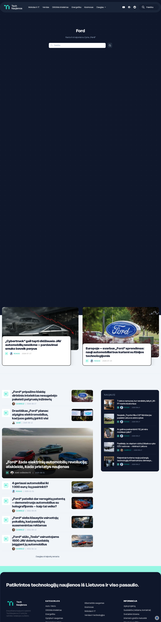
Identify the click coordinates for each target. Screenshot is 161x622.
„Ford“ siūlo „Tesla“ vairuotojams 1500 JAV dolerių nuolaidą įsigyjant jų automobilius (35, 540)
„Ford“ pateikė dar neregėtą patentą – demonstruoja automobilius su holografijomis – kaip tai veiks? (38, 502)
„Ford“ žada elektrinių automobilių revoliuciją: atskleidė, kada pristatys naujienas (46, 464)
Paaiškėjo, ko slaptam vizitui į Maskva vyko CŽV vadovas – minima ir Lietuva (136, 445)
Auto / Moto (50, 606)
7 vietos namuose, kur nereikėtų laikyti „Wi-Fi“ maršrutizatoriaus (136, 402)
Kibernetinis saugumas (94, 603)
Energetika (76, 7)
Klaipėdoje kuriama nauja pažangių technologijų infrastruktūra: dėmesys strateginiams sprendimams (134, 459)
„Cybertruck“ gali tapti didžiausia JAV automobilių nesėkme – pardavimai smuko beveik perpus (33, 345)
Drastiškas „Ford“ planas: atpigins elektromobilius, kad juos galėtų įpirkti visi (30, 414)
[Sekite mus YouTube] (124, 7)
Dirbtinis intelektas (60, 7)
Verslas (46, 7)
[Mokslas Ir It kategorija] (118, 408)
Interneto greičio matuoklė (135, 618)
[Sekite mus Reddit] (135, 7)
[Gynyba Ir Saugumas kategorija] (118, 450)
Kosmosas (88, 7)
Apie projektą (129, 606)
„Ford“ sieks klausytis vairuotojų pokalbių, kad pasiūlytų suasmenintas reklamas (35, 521)
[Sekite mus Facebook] (129, 7)
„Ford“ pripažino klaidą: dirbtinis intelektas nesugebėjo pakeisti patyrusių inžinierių (34, 395)
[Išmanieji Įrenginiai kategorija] (118, 436)
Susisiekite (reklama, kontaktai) (137, 610)
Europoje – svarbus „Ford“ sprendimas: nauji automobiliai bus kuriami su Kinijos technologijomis (115, 352)
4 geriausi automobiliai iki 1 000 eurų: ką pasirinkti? (30, 485)
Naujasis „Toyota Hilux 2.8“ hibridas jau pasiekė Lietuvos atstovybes (134, 416)
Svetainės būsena (131, 614)
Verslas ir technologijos (95, 615)
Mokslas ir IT (33, 7)
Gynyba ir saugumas (54, 618)
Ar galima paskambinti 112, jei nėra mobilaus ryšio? (132, 430)
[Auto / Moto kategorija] (6, 353)
